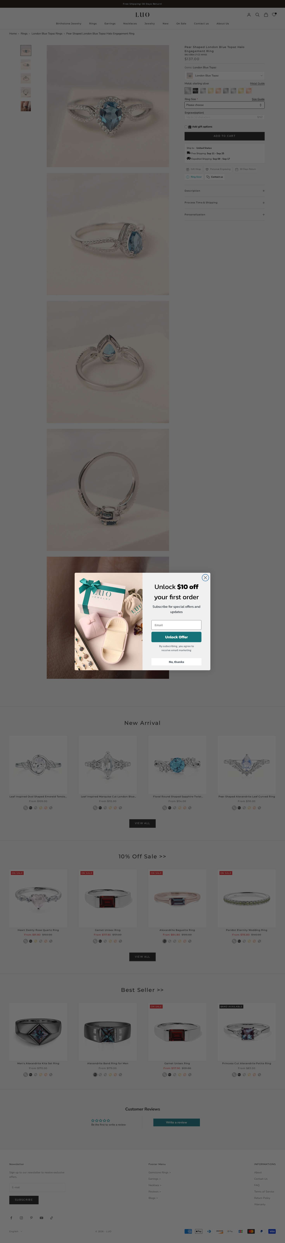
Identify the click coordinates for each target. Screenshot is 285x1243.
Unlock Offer (176, 637)
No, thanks (176, 661)
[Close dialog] (205, 577)
